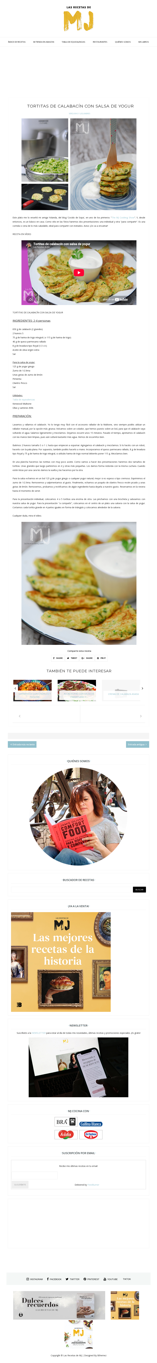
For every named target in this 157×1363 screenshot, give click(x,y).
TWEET (73, 658)
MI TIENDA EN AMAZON (43, 41)
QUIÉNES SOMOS (123, 41)
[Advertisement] (78, 72)
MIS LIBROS (143, 41)
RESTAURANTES (100, 41)
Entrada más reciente (24, 744)
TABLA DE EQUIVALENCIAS (73, 41)
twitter (74, 1279)
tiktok (127, 1279)
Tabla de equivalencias (24, 399)
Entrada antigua (136, 744)
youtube (112, 1279)
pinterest (93, 1279)
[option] (35, 692)
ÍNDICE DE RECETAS (17, 41)
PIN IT (103, 658)
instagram (36, 1279)
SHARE (59, 658)
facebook (55, 1279)
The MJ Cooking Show (123, 217)
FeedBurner (93, 1184)
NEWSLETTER (39, 1032)
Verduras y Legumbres (79, 113)
